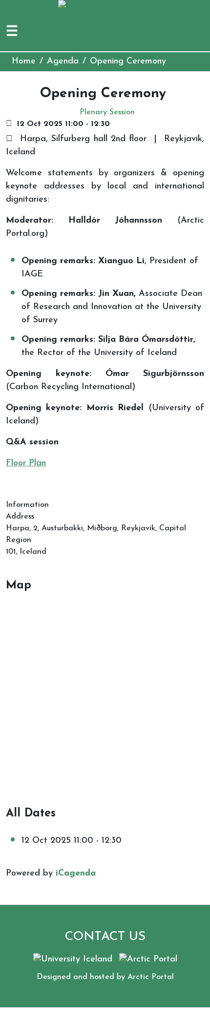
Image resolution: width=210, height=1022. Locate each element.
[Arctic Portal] (148, 959)
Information (27, 505)
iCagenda (76, 873)
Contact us (105, 936)
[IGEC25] (105, 6)
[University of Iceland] (72, 959)
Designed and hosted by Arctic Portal (105, 977)
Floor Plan (26, 463)
